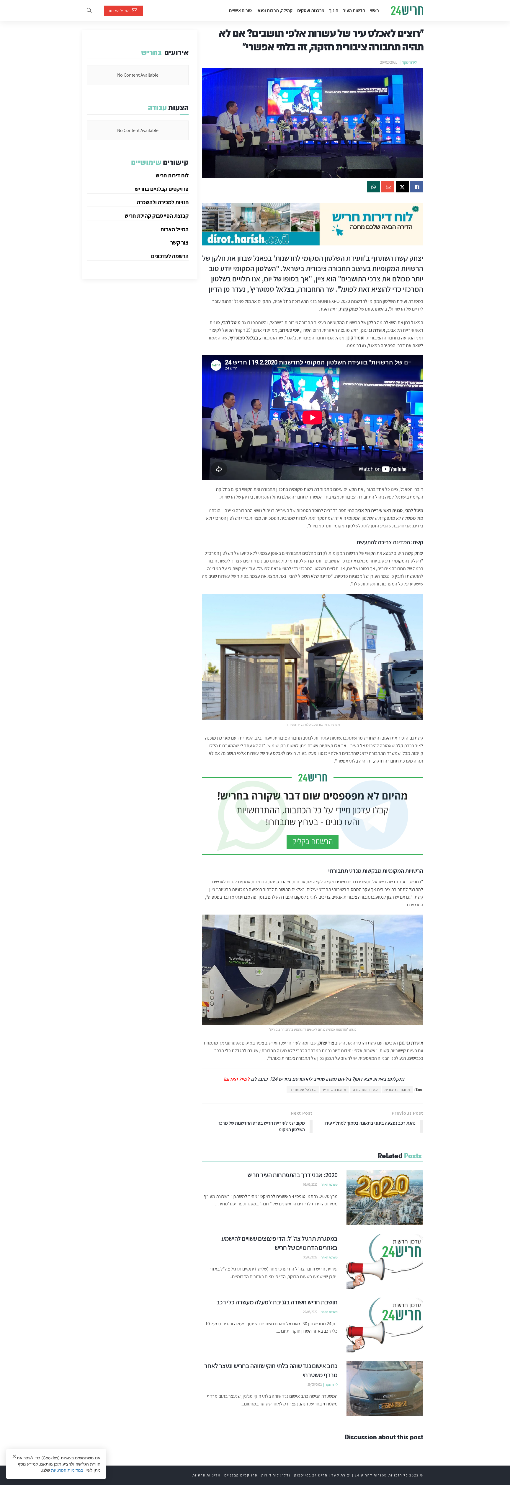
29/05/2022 (310, 1312)
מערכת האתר (329, 1184)
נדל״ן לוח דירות (275, 1475)
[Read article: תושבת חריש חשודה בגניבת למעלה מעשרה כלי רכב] (384, 1325)
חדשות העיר (354, 10)
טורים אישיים (240, 10)
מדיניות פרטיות (206, 1475)
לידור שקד (409, 62)
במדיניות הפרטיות (66, 1470)
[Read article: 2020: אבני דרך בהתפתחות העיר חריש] (384, 1197)
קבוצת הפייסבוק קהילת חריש (157, 215)
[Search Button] (89, 10)
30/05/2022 (310, 1257)
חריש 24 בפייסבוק (311, 1475)
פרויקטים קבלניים (240, 1475)
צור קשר (179, 242)
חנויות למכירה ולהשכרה (163, 202)
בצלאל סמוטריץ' (303, 1089)
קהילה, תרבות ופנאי (274, 10)
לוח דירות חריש (172, 175)
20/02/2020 (388, 62)
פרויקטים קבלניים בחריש (162, 188)
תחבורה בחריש (334, 1089)
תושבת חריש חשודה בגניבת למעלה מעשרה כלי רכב (277, 1302)
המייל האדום (119, 11)
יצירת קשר (341, 1475)
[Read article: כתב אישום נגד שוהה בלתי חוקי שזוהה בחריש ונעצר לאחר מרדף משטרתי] (384, 1388)
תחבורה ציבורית (397, 1089)
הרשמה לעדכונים (170, 256)
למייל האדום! (236, 1078)
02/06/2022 (310, 1184)
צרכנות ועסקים (310, 10)
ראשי (374, 10)
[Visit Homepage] (407, 10)
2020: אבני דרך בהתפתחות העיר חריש (292, 1175)
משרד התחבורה (365, 1089)
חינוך (333, 10)
